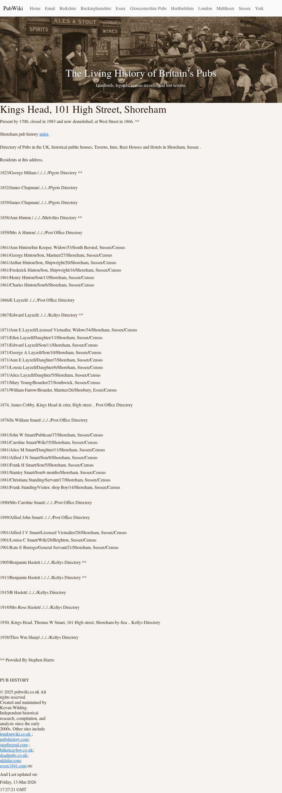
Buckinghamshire (96, 8)
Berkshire (67, 8)
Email (50, 8)
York (259, 8)
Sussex (245, 8)
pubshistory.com (14, 739)
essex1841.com (13, 765)
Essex (121, 8)
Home (35, 8)
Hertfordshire (182, 8)
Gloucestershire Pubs (148, 8)
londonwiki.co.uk (16, 734)
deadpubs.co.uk (13, 755)
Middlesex (225, 8)
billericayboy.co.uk (16, 750)
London (205, 8)
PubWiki (13, 8)
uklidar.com (10, 760)
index (44, 134)
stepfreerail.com (14, 745)
